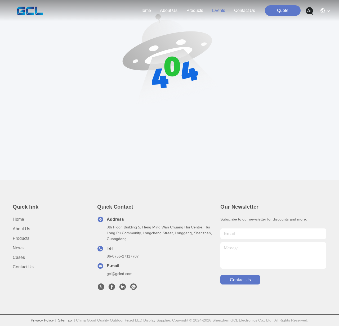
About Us (21, 229)
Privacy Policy (42, 320)
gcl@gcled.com (119, 274)
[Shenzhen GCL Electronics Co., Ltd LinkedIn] (122, 288)
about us (168, 10)
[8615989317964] (133, 288)
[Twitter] (101, 288)
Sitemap (65, 320)
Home (145, 10)
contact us (244, 10)
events (218, 10)
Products (21, 238)
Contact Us (23, 267)
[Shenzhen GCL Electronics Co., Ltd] (29, 10)
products (194, 10)
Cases (19, 257)
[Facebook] (111, 288)
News (18, 248)
